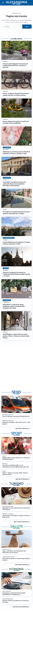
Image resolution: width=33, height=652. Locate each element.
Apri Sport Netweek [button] (22, 479)
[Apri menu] (3, 2)
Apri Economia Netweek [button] (21, 607)
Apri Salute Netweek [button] (22, 564)
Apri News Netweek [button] (22, 428)
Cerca (27, 26)
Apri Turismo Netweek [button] (21, 522)
